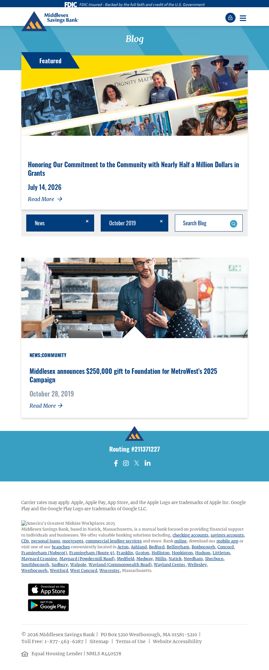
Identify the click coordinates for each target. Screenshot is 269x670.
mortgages (72, 540)
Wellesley (197, 564)
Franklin (124, 552)
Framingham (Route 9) (91, 552)
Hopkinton (182, 552)
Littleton (221, 552)
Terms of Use (131, 641)
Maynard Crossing (39, 558)
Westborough (34, 570)
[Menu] (243, 17)
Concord (225, 546)
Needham (193, 558)
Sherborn (214, 558)
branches (61, 546)
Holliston (161, 552)
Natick (175, 558)
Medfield (125, 558)
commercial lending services (114, 540)
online (180, 540)
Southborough (35, 564)
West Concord (83, 570)
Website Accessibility (178, 641)
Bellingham (178, 546)
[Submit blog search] (233, 223)
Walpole (78, 564)
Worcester (109, 570)
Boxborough (203, 546)
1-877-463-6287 (64, 641)
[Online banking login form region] (231, 17)
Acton (123, 546)
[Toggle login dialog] (231, 17)
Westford (59, 570)
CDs (25, 540)
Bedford (156, 546)
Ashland (139, 546)
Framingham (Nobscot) (44, 552)
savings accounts (227, 535)
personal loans (45, 540)
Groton (142, 552)
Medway (144, 558)
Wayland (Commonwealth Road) (120, 564)
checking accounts (190, 535)
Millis (160, 558)
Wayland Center (169, 564)
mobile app (227, 540)
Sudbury (60, 564)
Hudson (202, 552)
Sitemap (100, 641)
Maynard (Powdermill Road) (86, 558)
